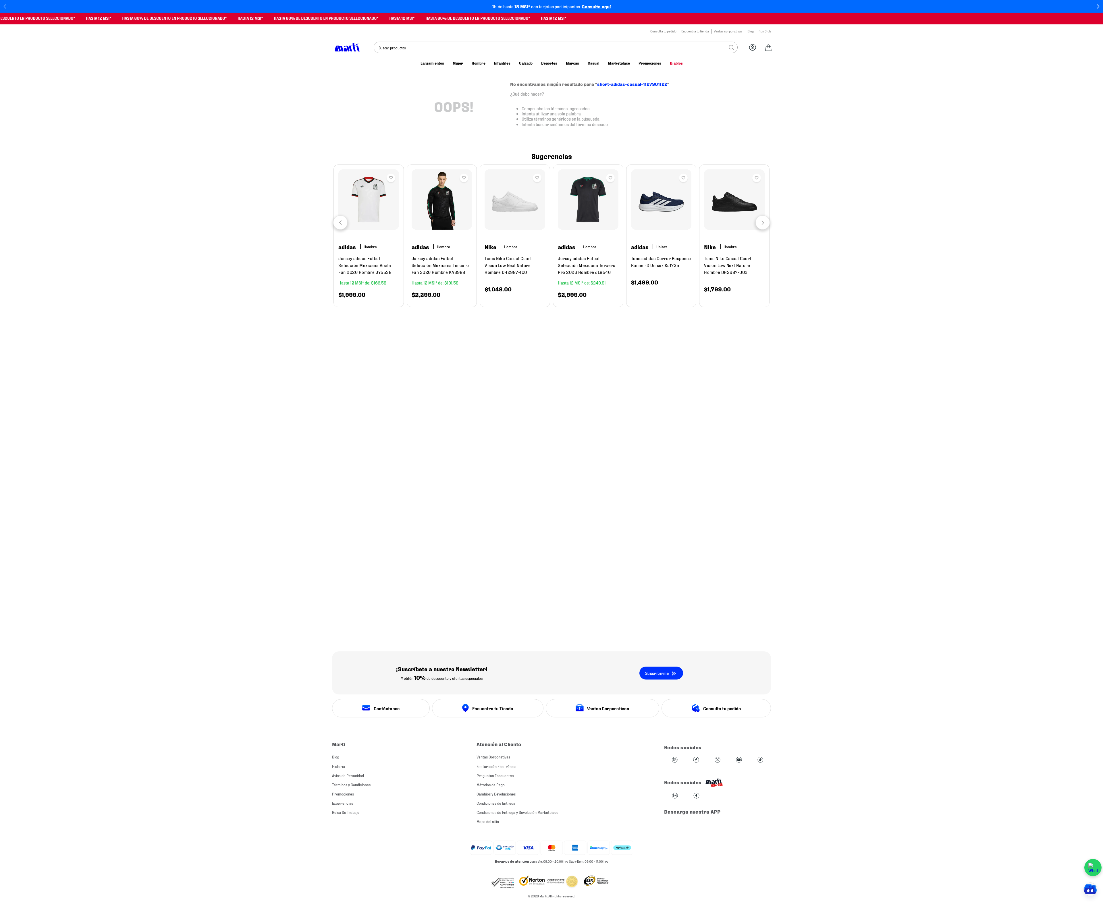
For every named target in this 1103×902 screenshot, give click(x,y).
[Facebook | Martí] (668, 753)
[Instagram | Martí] (646, 753)
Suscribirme (657, 666)
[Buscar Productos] (731, 47)
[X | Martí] (689, 753)
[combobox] (556, 47)
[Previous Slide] (5, 6)
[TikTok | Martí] (732, 753)
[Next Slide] (1098, 6)
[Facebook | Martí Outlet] (668, 789)
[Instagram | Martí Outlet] (647, 789)
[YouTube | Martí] (710, 753)
